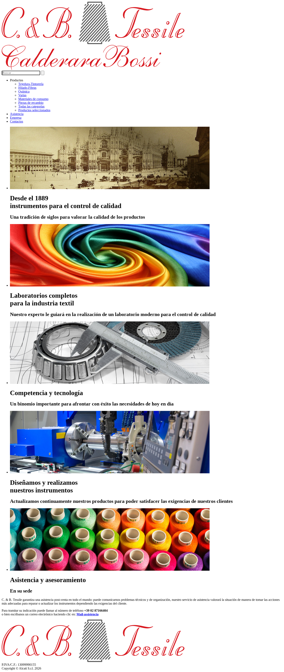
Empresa (15, 117)
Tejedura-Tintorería (30, 84)
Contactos (16, 121)
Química (24, 91)
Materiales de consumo (33, 99)
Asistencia (16, 114)
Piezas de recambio (30, 102)
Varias (22, 95)
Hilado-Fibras (27, 87)
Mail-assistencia (88, 614)
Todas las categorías (31, 106)
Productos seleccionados (34, 110)
